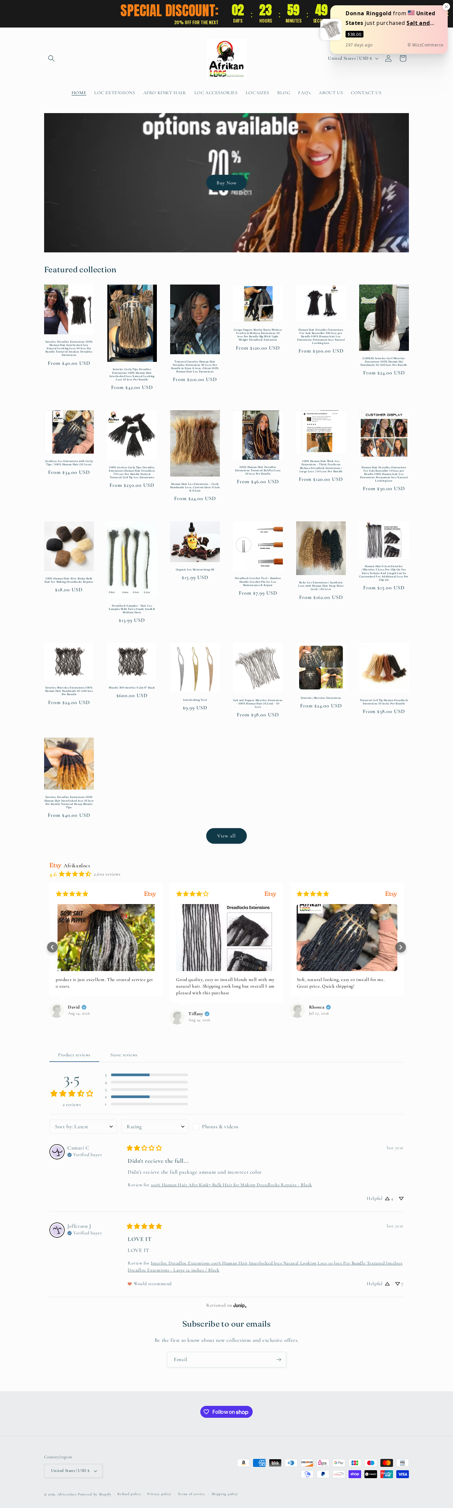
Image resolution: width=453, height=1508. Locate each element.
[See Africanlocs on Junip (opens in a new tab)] (240, 1305)
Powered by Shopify (94, 1494)
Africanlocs (67, 1494)
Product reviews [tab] (74, 1055)
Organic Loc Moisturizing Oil (195, 569)
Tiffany (195, 1014)
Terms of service (191, 1494)
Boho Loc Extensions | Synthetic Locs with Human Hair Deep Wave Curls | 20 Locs (321, 586)
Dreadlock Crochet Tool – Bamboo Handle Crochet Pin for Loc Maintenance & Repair (258, 581)
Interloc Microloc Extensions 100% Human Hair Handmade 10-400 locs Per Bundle (69, 691)
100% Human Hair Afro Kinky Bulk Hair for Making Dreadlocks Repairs (68, 580)
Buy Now (227, 183)
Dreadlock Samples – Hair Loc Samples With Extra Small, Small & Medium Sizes (132, 609)
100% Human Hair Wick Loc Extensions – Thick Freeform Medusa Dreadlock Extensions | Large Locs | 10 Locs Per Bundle (321, 466)
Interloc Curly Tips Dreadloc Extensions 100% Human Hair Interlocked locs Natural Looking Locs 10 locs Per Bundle (132, 374)
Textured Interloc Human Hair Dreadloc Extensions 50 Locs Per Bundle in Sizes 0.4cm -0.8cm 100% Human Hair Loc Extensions (195, 366)
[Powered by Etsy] (150, 894)
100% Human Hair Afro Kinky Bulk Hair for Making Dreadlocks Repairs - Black (231, 1185)
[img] (84, 1154)
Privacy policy (159, 1494)
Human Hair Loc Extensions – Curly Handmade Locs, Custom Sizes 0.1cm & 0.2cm (195, 487)
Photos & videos (220, 1126)
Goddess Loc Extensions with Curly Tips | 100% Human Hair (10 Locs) (69, 462)
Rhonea (317, 1007)
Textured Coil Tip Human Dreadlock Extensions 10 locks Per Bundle (384, 701)
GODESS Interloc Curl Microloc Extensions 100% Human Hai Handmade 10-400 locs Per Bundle (383, 361)
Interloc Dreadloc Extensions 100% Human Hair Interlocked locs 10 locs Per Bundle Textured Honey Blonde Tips (69, 802)
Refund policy (129, 1494)
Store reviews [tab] (124, 1055)
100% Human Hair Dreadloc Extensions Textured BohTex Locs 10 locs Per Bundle (258, 470)
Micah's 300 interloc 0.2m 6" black (132, 687)
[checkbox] (226, 1127)
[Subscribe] (278, 1359)
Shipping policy (225, 1494)
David (74, 1007)
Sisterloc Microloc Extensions (321, 697)
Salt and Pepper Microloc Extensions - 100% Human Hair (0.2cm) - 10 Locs (258, 703)
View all (226, 836)
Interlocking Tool (195, 699)
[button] (51, 58)
